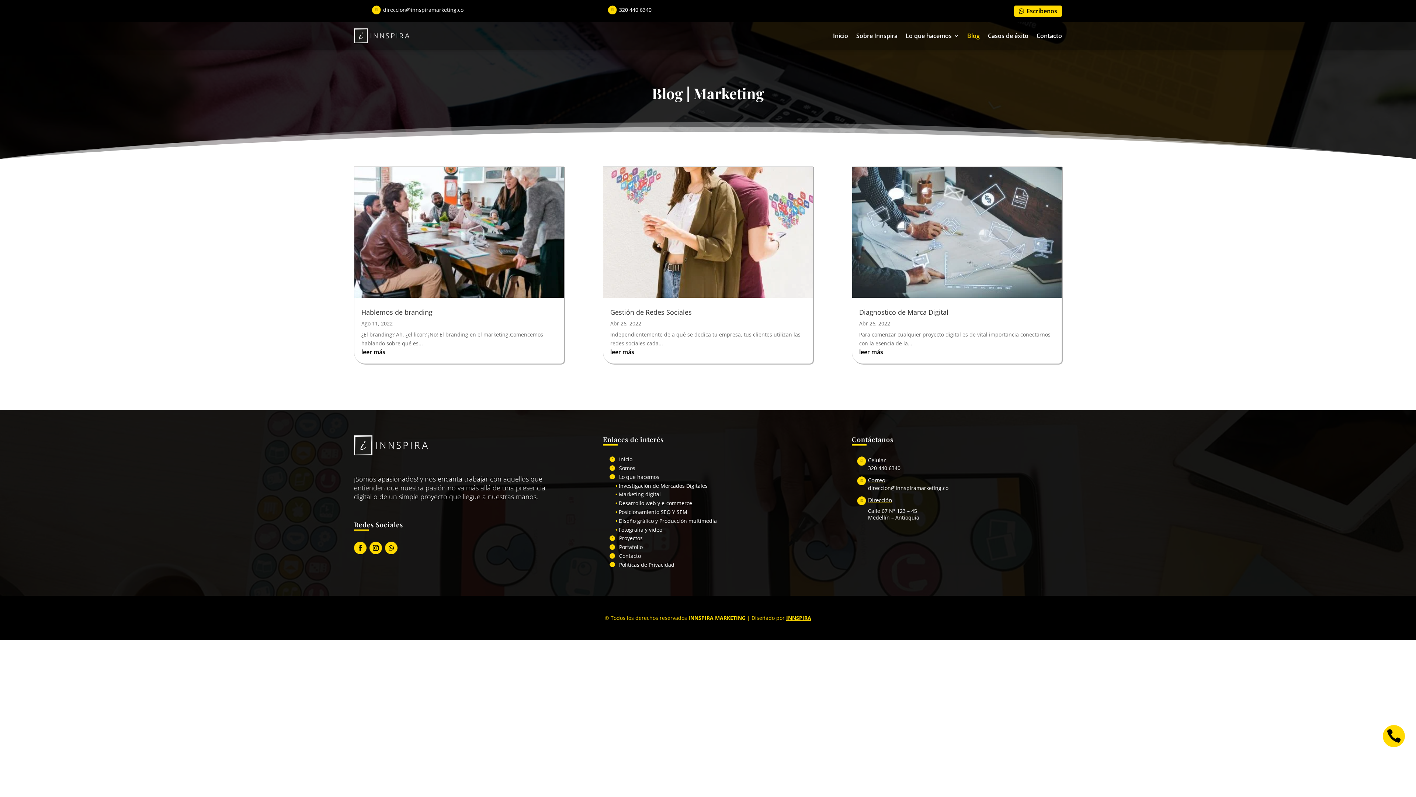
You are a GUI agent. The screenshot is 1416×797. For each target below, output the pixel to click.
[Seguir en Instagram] (375, 548)
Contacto (1049, 36)
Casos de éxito (1008, 36)
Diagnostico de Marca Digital (903, 312)
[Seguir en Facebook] (360, 548)
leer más (373, 352)
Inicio (840, 36)
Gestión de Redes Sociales (651, 312)
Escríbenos (1042, 11)
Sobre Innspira (877, 36)
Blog (973, 36)
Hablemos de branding (397, 312)
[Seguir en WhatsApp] (391, 548)
